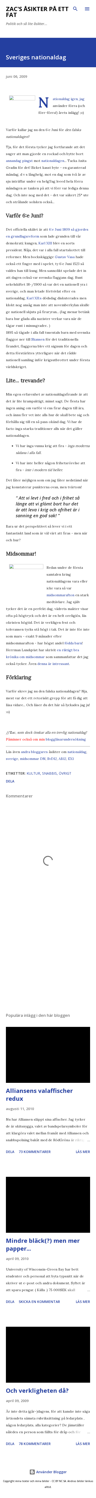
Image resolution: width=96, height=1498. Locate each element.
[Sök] (75, 9)
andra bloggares (34, 752)
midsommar (29, 758)
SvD (50, 758)
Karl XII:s (34, 298)
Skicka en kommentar (39, 1301)
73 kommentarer (35, 1151)
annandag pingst (19, 161)
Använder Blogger (51, 1472)
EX (70, 758)
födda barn (73, 643)
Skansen (38, 339)
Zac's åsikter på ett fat (37, 12)
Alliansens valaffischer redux (39, 1094)
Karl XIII (45, 243)
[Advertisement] (48, 962)
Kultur (33, 773)
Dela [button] (10, 781)
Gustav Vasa (65, 257)
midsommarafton (60, 595)
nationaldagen (52, 161)
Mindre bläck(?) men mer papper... (43, 1244)
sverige (12, 758)
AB (61, 758)
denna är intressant (53, 664)
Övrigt (65, 773)
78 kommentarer (35, 1443)
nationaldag (76, 752)
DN (43, 758)
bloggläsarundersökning (66, 739)
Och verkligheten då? (37, 1390)
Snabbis (49, 773)
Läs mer (83, 1151)
